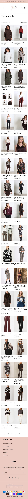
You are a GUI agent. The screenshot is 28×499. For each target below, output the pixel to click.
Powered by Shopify (19, 496)
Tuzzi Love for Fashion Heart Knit (20, 403)
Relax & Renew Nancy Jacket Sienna (19, 43)
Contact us (5, 455)
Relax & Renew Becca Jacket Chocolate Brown (19, 87)
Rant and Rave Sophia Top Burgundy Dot (7, 220)
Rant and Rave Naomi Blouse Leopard (6, 198)
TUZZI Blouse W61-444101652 (7, 263)
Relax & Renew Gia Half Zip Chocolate (7, 43)
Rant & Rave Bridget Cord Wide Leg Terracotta (20, 109)
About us (5, 452)
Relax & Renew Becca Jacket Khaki (6, 87)
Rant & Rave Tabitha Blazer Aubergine (20, 131)
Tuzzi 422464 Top (18, 356)
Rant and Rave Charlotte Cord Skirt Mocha (6, 176)
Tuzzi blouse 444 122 (5, 242)
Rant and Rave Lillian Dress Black (20, 176)
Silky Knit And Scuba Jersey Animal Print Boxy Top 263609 (7, 357)
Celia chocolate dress (19, 219)
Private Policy (6, 446)
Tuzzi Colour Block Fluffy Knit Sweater (7, 426)
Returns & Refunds (7, 443)
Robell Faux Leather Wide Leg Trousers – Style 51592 (7, 334)
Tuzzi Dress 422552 (5, 379)
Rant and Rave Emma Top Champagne (7, 154)
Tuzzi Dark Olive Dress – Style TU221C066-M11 (7, 286)
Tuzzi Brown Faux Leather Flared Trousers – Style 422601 (19, 380)
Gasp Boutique (11, 496)
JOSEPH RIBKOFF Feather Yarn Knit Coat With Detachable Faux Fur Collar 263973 (7, 310)
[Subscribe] (23, 472)
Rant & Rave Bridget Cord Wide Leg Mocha (7, 109)
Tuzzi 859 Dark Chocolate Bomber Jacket (20, 426)
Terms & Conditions (8, 449)
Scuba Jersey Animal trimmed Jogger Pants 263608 (19, 334)
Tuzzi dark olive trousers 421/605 (19, 264)
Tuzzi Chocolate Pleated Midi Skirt (6, 403)
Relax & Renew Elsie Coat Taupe (19, 65)
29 (19, 433)
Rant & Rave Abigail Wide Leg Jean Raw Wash (7, 131)
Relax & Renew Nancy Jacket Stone (6, 65)
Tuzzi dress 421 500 (18, 242)
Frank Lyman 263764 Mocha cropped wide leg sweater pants (20, 286)
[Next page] (23, 433)
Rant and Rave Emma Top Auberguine (20, 154)
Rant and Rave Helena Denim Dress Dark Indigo (19, 198)
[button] (2, 7)
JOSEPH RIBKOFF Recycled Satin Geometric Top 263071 (20, 309)
